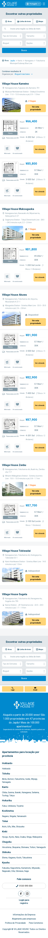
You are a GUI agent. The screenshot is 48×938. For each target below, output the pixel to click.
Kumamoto (26, 868)
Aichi (4, 826)
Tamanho (30, 36)
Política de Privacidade (15, 923)
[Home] (24, 705)
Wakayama (37, 837)
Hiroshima (6, 847)
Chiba (4, 792)
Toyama (20, 806)
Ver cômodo (39, 149)
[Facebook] (21, 893)
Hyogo (5, 837)
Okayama (16, 847)
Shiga (28, 837)
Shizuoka (20, 826)
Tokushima (27, 857)
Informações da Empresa (24, 914)
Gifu (9, 826)
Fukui (4, 806)
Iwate (27, 779)
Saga (26, 871)
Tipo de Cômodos (10, 36)
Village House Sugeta (14, 594)
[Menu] (44, 4)
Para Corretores (36, 923)
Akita (4, 779)
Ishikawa (12, 806)
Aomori (10, 779)
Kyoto (11, 837)
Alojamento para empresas (24, 919)
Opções (29, 43)
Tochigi (5, 795)
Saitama (35, 792)
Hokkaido (7, 763)
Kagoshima (15, 868)
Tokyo (12, 795)
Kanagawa (26, 792)
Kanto (5, 787)
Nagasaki (6, 871)
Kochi (18, 857)
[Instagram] (27, 893)
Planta (10, 133)
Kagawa (11, 857)
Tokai (5, 821)
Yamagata (6, 782)
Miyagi (34, 779)
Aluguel (6, 43)
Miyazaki (36, 868)
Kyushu (6, 862)
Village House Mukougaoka (18, 209)
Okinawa (19, 871)
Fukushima (19, 779)
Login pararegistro (24, 901)
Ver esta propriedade (35, 108)
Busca (24, 50)
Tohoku (6, 773)
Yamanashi (21, 816)
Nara (17, 837)
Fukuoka (5, 868)
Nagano (5, 816)
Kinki (4, 831)
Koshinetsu (8, 810)
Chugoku (7, 841)
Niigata (13, 816)
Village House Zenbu (14, 465)
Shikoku (6, 852)
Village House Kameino (15, 83)
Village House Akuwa (14, 294)
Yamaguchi (41, 847)
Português (33, 4)
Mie (13, 826)
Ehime (5, 857)
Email (35, 690)
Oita (13, 871)
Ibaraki (18, 792)
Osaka (23, 837)
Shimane (25, 847)
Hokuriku (7, 800)
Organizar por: (8, 74)
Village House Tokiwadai (16, 550)
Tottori (32, 847)
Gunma (11, 792)
